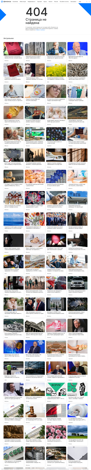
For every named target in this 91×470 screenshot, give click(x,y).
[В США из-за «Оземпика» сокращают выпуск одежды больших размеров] (77, 95)
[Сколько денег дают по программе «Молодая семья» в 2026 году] (14, 308)
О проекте (41, 469)
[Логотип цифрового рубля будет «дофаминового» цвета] (35, 201)
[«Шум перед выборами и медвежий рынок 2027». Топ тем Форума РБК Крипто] (56, 393)
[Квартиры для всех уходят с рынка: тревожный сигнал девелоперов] (35, 52)
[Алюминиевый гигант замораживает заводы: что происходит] (35, 457)
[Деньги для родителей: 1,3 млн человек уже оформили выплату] (35, 286)
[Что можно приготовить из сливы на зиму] (56, 137)
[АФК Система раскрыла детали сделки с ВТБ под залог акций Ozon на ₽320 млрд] (35, 329)
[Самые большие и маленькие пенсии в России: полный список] (14, 52)
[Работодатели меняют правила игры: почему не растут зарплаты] (14, 95)
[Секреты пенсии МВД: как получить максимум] (35, 95)
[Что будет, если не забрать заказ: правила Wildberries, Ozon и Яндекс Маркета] (14, 180)
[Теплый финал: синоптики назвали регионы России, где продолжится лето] (77, 116)
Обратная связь (85, 469)
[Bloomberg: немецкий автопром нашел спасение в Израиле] (77, 286)
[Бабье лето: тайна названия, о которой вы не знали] (35, 393)
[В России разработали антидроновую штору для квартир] (77, 457)
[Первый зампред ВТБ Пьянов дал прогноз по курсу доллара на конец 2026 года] (14, 393)
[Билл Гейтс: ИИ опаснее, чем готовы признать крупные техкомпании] (35, 350)
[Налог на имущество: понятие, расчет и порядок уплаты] (14, 201)
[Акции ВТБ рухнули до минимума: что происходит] (77, 201)
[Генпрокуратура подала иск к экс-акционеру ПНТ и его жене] (35, 414)
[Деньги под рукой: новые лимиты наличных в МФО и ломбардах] (14, 414)
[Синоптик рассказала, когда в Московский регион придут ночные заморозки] (77, 308)
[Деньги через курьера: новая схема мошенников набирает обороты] (14, 244)
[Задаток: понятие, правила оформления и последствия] (56, 158)
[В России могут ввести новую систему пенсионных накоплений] (77, 137)
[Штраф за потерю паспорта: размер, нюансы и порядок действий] (35, 116)
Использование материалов (75, 469)
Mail (2, 469)
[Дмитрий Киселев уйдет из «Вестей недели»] (77, 52)
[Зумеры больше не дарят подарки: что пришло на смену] (56, 265)
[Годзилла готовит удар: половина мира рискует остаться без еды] (14, 222)
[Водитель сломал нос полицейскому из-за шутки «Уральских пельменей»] (14, 371)
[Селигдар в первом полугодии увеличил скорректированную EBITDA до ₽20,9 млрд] (14, 435)
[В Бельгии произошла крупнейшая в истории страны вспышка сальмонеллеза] (77, 350)
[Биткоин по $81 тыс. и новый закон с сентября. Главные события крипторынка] (77, 393)
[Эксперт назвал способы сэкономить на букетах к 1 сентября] (56, 435)
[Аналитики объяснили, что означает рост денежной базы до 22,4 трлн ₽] (56, 457)
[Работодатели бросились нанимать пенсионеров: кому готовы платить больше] (77, 265)
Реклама (11, 469)
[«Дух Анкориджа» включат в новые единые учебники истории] (35, 308)
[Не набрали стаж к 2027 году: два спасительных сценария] (56, 244)
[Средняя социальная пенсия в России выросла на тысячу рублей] (56, 201)
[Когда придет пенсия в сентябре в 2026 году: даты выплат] (56, 116)
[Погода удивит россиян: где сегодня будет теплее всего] (77, 435)
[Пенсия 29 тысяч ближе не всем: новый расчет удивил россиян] (56, 52)
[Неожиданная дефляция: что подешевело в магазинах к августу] (35, 222)
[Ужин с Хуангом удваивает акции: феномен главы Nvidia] (77, 329)
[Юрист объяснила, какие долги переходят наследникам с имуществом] (35, 244)
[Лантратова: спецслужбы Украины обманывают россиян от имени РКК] (14, 286)
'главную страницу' (40, 29)
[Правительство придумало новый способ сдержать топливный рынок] (56, 286)
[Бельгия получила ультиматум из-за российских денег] (56, 180)
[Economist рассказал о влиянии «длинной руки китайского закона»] (56, 350)
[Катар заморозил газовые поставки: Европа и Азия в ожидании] (56, 414)
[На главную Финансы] (7, 1)
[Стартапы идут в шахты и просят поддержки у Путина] (77, 371)
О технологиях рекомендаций (63, 469)
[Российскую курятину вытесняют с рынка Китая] (35, 180)
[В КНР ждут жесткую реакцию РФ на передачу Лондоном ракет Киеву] (14, 158)
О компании (6, 469)
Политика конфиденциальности (50, 469)
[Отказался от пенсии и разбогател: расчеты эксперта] (14, 73)
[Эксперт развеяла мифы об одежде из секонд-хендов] (77, 222)
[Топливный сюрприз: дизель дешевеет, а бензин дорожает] (35, 158)
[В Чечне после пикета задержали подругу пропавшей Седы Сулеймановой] (56, 95)
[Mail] (2, 1)
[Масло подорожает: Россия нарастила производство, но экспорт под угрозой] (14, 116)
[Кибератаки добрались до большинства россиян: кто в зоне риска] (77, 244)
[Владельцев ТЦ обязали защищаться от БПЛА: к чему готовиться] (35, 265)
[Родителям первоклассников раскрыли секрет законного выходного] (56, 222)
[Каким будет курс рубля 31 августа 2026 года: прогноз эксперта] (14, 350)
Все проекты (16, 469)
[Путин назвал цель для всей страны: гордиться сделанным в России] (56, 371)
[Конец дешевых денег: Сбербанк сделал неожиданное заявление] (35, 137)
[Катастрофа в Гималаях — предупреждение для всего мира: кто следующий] (14, 329)
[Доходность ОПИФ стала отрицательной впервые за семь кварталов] (56, 308)
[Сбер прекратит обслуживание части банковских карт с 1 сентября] (14, 457)
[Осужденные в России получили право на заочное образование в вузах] (77, 158)
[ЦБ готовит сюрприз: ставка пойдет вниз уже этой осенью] (35, 435)
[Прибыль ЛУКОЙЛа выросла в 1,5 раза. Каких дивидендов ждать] (56, 329)
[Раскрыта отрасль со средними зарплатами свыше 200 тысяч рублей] (77, 73)
